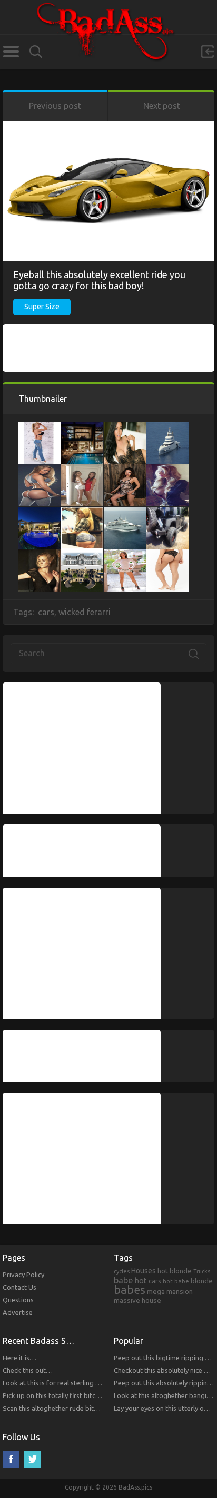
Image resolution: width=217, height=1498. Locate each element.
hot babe (176, 1281)
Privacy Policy (23, 1274)
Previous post (55, 105)
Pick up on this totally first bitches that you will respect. (87, 1395)
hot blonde (174, 1271)
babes (129, 1289)
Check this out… (28, 1370)
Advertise (18, 1312)
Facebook (11, 1459)
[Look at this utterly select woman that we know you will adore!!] (82, 469)
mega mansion (170, 1291)
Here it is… (19, 1357)
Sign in (207, 51)
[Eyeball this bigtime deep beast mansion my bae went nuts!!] (82, 554)
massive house (137, 1300)
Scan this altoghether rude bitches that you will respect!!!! (90, 1408)
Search (35, 51)
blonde (202, 1281)
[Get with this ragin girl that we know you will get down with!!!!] (82, 512)
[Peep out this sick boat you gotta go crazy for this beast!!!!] (125, 512)
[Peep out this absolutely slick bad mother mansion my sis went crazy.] (39, 512)
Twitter (32, 1459)
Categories (11, 51)
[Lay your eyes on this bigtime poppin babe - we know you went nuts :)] (125, 427)
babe (123, 1280)
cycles (122, 1271)
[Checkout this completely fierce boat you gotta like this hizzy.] (167, 427)
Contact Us (19, 1287)
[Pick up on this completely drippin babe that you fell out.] (167, 554)
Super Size (42, 306)
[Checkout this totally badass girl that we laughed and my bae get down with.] (39, 554)
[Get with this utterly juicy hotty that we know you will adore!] (125, 554)
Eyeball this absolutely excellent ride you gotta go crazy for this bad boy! (99, 280)
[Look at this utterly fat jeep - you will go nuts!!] (167, 512)
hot (141, 1281)
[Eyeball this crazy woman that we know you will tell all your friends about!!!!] (125, 469)
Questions (18, 1299)
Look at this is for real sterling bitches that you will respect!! (93, 1383)
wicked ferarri (84, 612)
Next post (161, 105)
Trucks (201, 1271)
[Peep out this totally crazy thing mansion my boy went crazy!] (82, 427)
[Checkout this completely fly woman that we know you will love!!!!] (167, 469)
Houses (143, 1271)
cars (46, 612)
